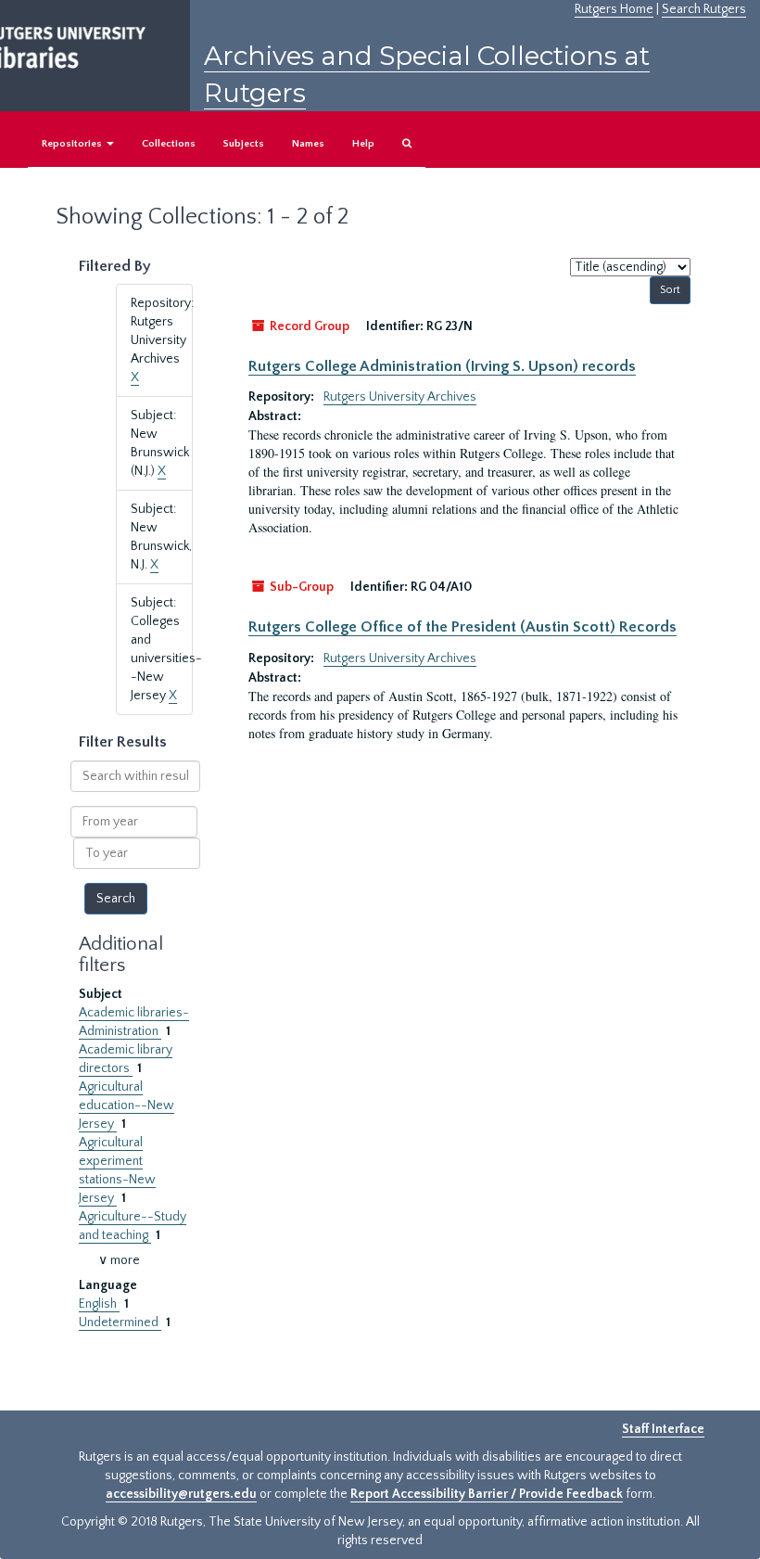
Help (363, 143)
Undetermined (120, 1322)
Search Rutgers (704, 9)
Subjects (243, 143)
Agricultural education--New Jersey (126, 1105)
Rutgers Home (614, 9)
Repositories (73, 143)
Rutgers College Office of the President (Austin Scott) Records (462, 627)
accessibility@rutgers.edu (181, 1494)
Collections (169, 143)
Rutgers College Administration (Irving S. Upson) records (442, 366)
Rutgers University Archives (399, 397)
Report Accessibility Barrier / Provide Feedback (486, 1494)
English (99, 1304)
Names (308, 143)
